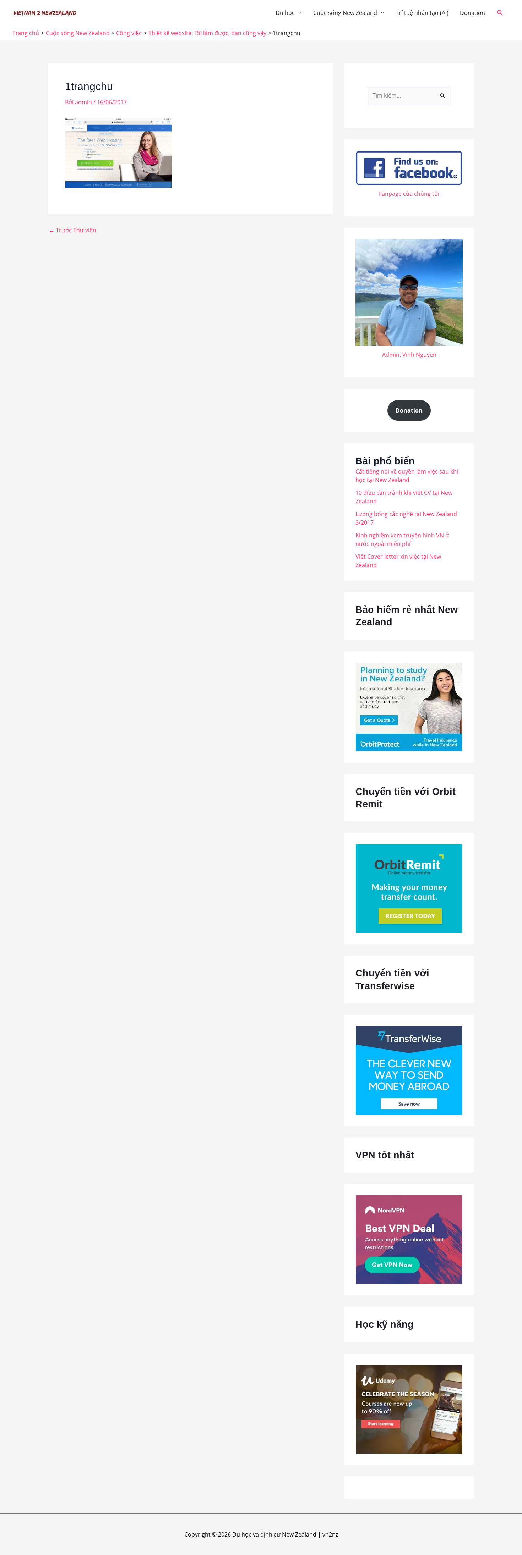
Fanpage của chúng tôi (409, 194)
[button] (500, 13)
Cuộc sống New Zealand (345, 13)
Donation (472, 13)
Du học (285, 13)
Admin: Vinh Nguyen (409, 355)
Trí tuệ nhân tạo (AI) (422, 13)
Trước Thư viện (72, 230)
